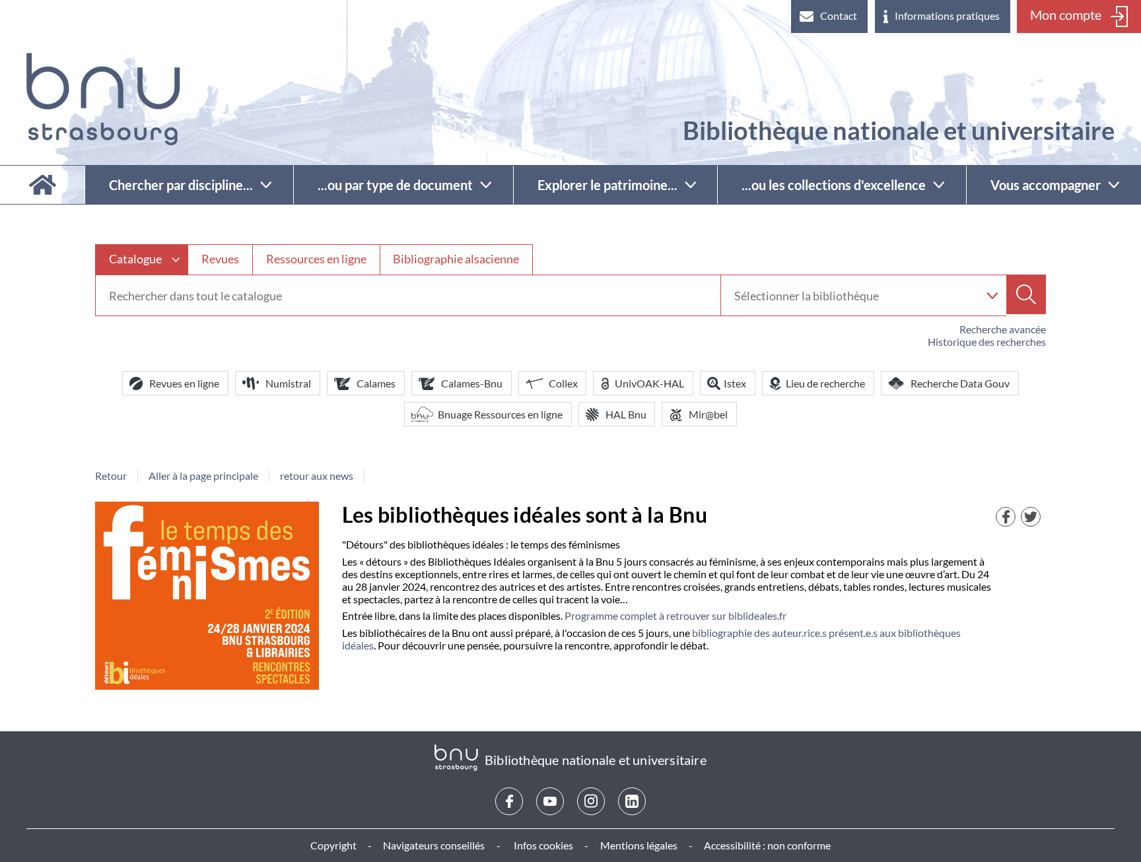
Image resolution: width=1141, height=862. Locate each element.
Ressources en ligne (316, 258)
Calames (376, 383)
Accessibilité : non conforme (767, 845)
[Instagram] (591, 801)
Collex (563, 383)
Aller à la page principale (203, 475)
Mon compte (1065, 14)
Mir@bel (708, 414)
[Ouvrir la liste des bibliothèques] (991, 295)
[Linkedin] (632, 801)
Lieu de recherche (825, 383)
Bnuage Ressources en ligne (500, 414)
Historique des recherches (987, 341)
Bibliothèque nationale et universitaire (899, 130)
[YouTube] (550, 801)
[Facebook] (509, 801)
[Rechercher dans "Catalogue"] (408, 296)
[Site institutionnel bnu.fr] (103, 99)
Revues (220, 258)
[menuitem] (829, 16)
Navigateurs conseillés (434, 845)
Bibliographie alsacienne (456, 258)
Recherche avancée (1002, 329)
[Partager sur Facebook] (1006, 517)
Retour (111, 475)
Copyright (333, 845)
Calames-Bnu (471, 383)
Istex (735, 383)
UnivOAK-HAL (649, 383)
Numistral (288, 383)
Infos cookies (543, 845)
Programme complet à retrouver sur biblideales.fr (675, 615)
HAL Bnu (625, 414)
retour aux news (316, 475)
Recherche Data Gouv (960, 383)
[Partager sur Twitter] (1031, 517)
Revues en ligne (184, 383)
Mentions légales (638, 845)
